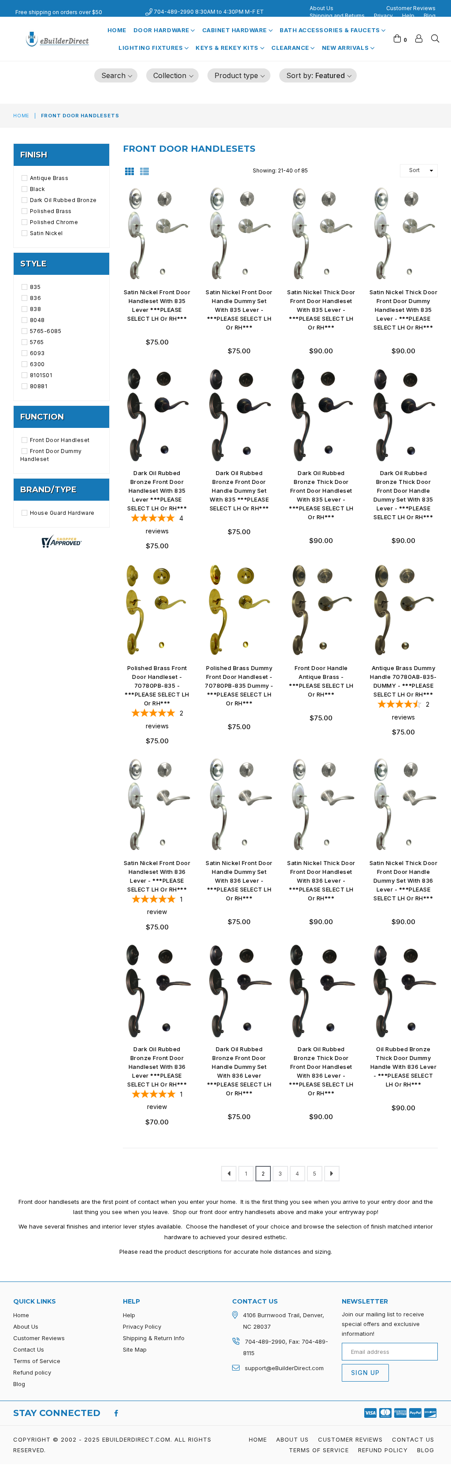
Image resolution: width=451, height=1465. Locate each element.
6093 (37, 353)
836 (35, 298)
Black (37, 189)
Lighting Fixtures (151, 47)
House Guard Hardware (62, 513)
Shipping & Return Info (154, 1337)
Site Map (135, 1349)
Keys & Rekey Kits (228, 47)
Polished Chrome (54, 222)
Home (116, 30)
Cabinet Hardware (235, 30)
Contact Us (28, 1349)
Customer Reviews (411, 8)
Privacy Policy (142, 1326)
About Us (321, 8)
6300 (37, 364)
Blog (430, 15)
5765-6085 (45, 331)
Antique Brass (49, 178)
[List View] (144, 170)
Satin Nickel (46, 233)
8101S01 (41, 375)
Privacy (383, 15)
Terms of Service (36, 1360)
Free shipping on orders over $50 (58, 12)
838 (35, 309)
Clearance (291, 47)
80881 (38, 386)
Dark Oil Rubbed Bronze (63, 200)
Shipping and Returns (337, 15)
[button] (116, 75)
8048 (37, 320)
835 (35, 287)
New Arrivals (346, 47)
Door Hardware (162, 30)
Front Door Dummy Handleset (51, 455)
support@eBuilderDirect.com (284, 1367)
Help (408, 15)
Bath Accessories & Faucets (330, 30)
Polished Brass (51, 211)
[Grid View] (129, 170)
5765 (37, 342)
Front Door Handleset (60, 440)
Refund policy (32, 1372)
